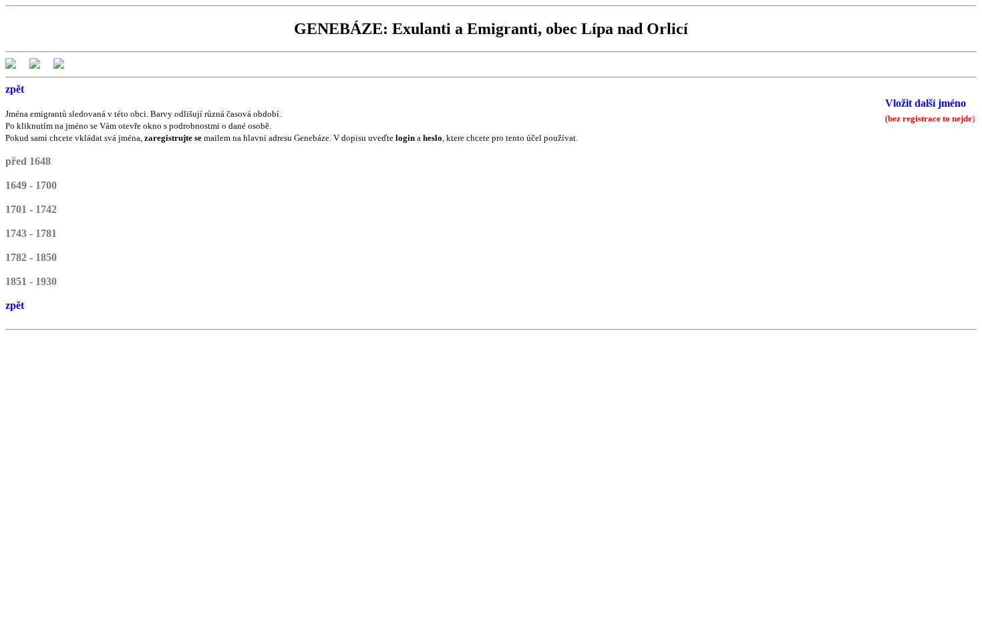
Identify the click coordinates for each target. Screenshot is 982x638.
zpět (14, 89)
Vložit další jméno (925, 103)
